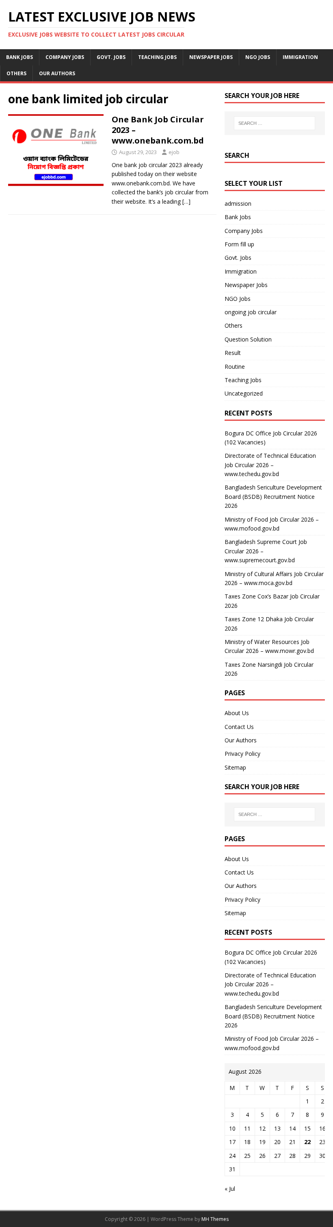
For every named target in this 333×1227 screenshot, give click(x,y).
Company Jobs (64, 57)
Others (16, 73)
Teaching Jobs (157, 57)
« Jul (230, 1188)
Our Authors (57, 73)
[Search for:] (274, 123)
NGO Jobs (257, 57)
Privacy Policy (242, 753)
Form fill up (239, 244)
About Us (237, 713)
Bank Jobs (19, 57)
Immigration (300, 57)
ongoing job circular (251, 312)
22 (307, 1142)
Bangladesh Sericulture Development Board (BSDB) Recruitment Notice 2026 (273, 496)
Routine (235, 366)
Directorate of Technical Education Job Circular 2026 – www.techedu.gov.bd (270, 465)
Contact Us (239, 727)
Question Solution (248, 339)
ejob (174, 152)
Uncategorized (244, 393)
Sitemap (235, 767)
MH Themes (215, 1219)
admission (238, 203)
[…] (186, 201)
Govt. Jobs (111, 57)
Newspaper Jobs (211, 57)
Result (233, 353)
